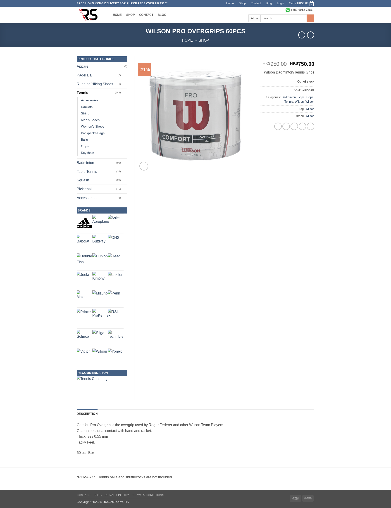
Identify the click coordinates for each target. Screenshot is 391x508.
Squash (83, 180)
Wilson (299, 101)
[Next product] (301, 34)
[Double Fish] (84, 261)
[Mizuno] (100, 298)
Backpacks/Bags (93, 133)
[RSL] (113, 314)
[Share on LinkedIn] (310, 126)
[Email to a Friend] (294, 126)
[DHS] (113, 240)
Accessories (89, 100)
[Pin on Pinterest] (302, 126)
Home (230, 3)
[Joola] (83, 278)
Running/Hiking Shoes (95, 84)
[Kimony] (100, 280)
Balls (84, 139)
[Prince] (84, 316)
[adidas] (84, 223)
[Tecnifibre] (116, 338)
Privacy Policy (117, 495)
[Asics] (114, 221)
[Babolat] (84, 242)
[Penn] (114, 296)
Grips (301, 97)
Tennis (288, 101)
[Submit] (310, 18)
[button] (280, 3)
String (85, 113)
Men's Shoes (90, 120)
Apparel (83, 66)
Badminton (289, 97)
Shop (242, 3)
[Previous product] (310, 34)
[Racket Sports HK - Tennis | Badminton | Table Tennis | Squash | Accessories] (90, 15)
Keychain (87, 152)
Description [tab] (87, 413)
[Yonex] (115, 355)
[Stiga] (98, 336)
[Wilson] (99, 356)
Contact (256, 3)
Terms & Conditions (148, 495)
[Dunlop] (100, 261)
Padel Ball (85, 75)
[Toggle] (124, 75)
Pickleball (85, 189)
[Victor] (83, 355)
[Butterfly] (100, 242)
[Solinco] (84, 338)
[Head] (114, 259)
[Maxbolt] (84, 298)
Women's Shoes (92, 126)
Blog (269, 3)
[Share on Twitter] (286, 126)
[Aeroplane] (100, 223)
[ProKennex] (101, 318)
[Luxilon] (115, 280)
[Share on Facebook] (278, 126)
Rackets (87, 107)
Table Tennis (87, 171)
